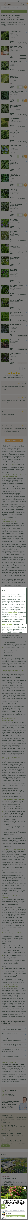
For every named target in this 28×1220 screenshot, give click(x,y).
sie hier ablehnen (12, 612)
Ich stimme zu (7, 1213)
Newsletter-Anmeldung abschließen (14, 1216)
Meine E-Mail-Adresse (8, 1207)
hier (20, 614)
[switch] (3, 1218)
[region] (14, 610)
